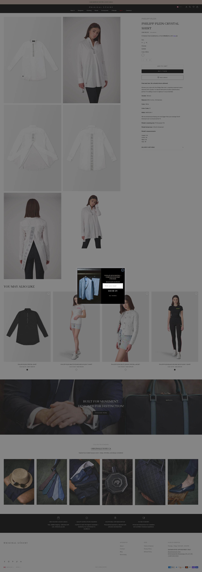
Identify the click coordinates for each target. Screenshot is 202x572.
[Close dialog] (123, 270)
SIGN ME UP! (113, 291)
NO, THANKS (113, 295)
